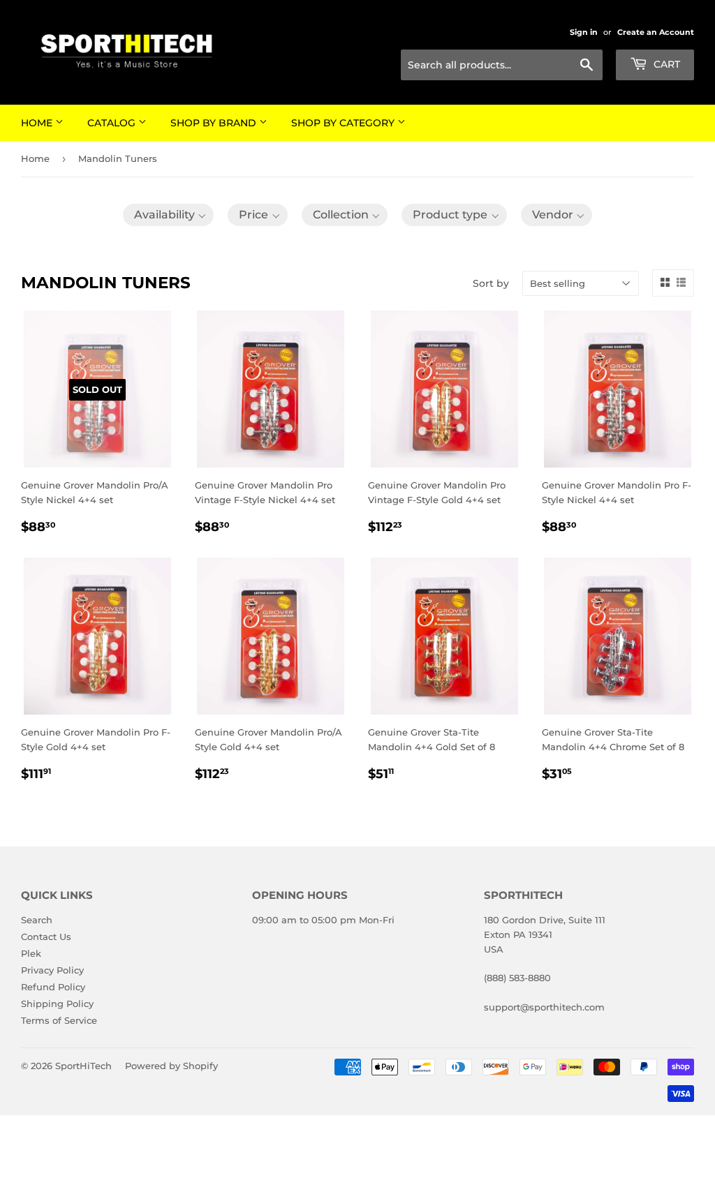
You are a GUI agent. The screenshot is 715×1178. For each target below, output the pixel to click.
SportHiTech (83, 1065)
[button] (168, 215)
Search (36, 919)
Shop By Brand (214, 123)
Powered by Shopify (171, 1065)
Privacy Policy (52, 970)
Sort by (491, 283)
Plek (31, 953)
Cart (665, 64)
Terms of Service (59, 1020)
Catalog (112, 123)
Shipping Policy (57, 1003)
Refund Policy (53, 986)
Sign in (584, 32)
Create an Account (655, 32)
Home (38, 123)
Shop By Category (344, 123)
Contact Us (46, 936)
